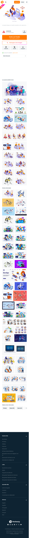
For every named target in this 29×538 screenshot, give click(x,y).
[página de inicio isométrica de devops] (8, 306)
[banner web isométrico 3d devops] (9, 445)
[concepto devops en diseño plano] (14, 88)
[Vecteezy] (2, 2)
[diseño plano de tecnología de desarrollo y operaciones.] (7, 179)
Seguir (24, 32)
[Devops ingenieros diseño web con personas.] (8, 135)
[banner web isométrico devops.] (7, 101)
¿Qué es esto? (15, 52)
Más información (6, 55)
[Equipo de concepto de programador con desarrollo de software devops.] (8, 127)
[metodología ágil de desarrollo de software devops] (8, 143)
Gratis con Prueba (14, 37)
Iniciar (22, 2)
